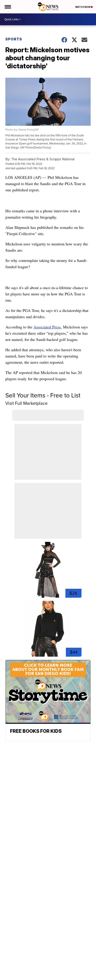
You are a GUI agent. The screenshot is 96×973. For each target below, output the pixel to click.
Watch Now (83, 7)
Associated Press (47, 327)
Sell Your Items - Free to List (42, 395)
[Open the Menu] (7, 6)
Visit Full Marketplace (26, 403)
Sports (13, 39)
